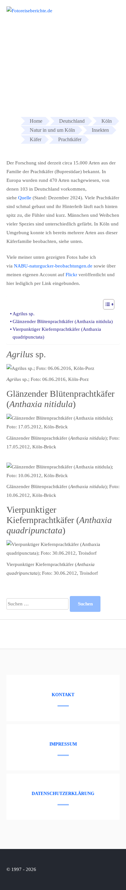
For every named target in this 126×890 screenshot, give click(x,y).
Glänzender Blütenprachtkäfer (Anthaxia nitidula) (63, 321)
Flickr (71, 274)
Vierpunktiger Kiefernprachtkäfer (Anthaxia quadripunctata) (57, 333)
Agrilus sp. (24, 313)
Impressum (63, 744)
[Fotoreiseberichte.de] (29, 10)
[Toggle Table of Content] (105, 304)
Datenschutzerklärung (63, 793)
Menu (109, 13)
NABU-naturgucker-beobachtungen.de (53, 265)
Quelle (24, 197)
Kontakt (63, 694)
